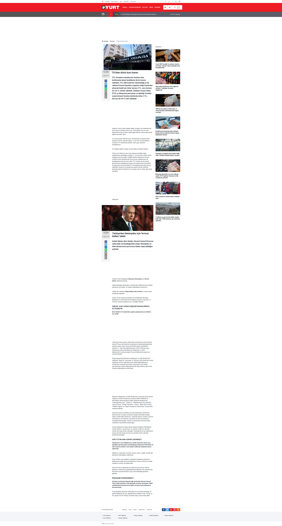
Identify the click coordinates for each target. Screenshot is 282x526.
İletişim (135, 509)
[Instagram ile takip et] (175, 509)
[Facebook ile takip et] (164, 509)
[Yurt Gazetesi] (111, 7)
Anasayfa (124, 509)
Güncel (124, 7)
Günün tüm (175, 14)
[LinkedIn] (106, 86)
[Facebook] (106, 81)
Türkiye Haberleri (138, 515)
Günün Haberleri (114, 1)
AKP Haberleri (122, 515)
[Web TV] (176, 1)
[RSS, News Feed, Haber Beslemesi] (178, 509)
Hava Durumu (133, 1)
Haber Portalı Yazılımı (109, 523)
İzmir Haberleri (107, 518)
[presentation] (107, 14)
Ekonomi (157, 7)
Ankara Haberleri (169, 515)
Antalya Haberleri (123, 518)
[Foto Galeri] (179, 1)
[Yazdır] (106, 94)
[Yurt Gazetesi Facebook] (162, 1)
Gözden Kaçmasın (135, 7)
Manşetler (107, 1)
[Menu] (165, 7)
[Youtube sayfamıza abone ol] (171, 509)
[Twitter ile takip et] (167, 509)
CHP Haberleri (107, 515)
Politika (145, 7)
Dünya (151, 7)
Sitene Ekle (126, 1)
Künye (130, 509)
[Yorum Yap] (106, 97)
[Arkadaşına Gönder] (106, 91)
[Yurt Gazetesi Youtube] (169, 1)
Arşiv (121, 1)
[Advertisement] (141, 28)
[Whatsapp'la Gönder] (106, 89)
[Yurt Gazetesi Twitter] (165, 1)
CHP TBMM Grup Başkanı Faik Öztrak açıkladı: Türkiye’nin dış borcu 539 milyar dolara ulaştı (139, 14)
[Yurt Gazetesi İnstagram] (172, 1)
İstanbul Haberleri (153, 515)
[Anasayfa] (102, 1)
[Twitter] (106, 83)
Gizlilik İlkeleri (142, 509)
